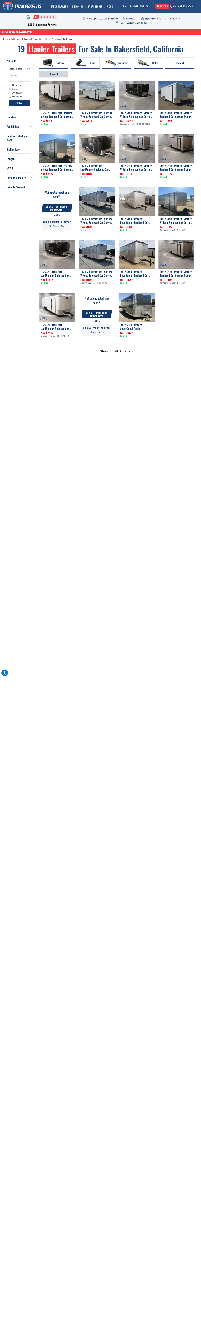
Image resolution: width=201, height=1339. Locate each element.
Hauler (48, 39)
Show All (54, 74)
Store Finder (95, 6)
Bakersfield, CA (140, 6)
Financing (77, 6)
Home (5, 39)
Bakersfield (27, 39)
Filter (19, 103)
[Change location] (150, 6)
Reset (27, 68)
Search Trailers (58, 6)
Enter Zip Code (15, 68)
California (15, 39)
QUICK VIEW (57, 129)
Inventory (38, 39)
